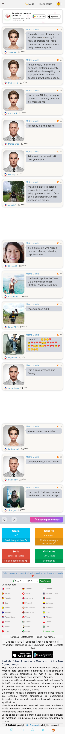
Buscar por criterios (49, 519)
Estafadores (27, 636)
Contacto (58, 645)
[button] (3, 3)
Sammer (12, 52)
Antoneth (13, 113)
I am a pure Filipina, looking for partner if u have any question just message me (43, 98)
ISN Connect (32, 725)
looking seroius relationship (42, 431)
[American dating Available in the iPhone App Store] (22, 653)
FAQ (33, 648)
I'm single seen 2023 (38, 309)
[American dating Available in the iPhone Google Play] (43, 653)
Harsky (11, 174)
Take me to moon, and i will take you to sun (42, 158)
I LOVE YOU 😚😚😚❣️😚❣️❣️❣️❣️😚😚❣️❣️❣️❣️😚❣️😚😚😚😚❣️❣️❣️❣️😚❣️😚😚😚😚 (44, 344)
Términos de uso (23, 645)
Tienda (38, 636)
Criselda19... (14, 296)
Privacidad (7, 645)
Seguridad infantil (43, 645)
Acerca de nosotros (48, 641)
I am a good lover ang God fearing (41, 372)
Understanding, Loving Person (43, 461)
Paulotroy (13, 479)
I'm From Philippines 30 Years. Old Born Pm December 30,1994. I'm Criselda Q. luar (43, 281)
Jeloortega (13, 388)
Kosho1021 (13, 327)
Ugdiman (12, 357)
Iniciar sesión (45, 4)
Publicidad (30, 641)
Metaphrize (13, 144)
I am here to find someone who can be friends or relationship (43, 494)
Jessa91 (12, 205)
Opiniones (49, 636)
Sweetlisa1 (13, 83)
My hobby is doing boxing (41, 125)
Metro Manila (32, 29)
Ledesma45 (14, 449)
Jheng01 (12, 510)
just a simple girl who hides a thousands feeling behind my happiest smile (43, 251)
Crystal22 (13, 266)
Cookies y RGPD (14, 641)
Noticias (14, 636)
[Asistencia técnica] (53, 730)
